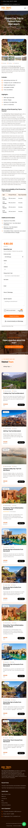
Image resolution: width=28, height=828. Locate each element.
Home (3, 27)
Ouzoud (7, 27)
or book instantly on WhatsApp (15, 321)
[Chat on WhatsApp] (24, 824)
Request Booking (14, 316)
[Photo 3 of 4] (18, 58)
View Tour (21, 404)
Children (6, 266)
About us (4, 796)
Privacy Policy (5, 803)
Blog (2, 800)
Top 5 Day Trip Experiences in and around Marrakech (13, 787)
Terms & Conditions (6, 805)
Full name (6, 279)
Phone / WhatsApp (8, 292)
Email (5, 286)
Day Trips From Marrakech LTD (12, 823)
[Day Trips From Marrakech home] (6, 8)
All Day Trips (6, 366)
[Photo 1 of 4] (5, 58)
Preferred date (7, 254)
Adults (5, 260)
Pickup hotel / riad (8, 273)
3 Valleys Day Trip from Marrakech (13, 393)
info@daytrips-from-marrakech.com (11, 4)
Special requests (8, 298)
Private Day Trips (9, 326)
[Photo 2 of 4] (11, 58)
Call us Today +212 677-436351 (10, 1)
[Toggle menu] (25, 8)
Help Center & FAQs (6, 794)
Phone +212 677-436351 (8, 814)
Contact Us (4, 798)
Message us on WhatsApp (15, 347)
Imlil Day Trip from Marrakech (12, 431)
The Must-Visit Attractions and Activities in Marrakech (14, 785)
